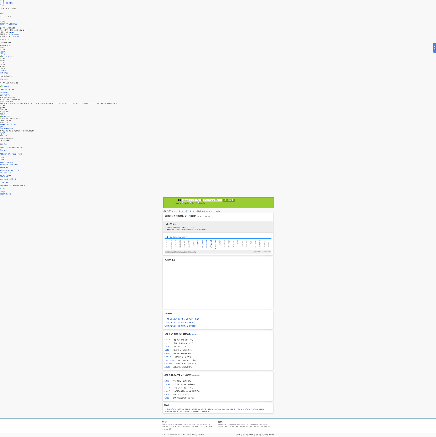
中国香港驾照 (84, 103)
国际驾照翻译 (4, 93)
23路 (168, 381)
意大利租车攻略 (223, 426)
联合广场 (211, 244)
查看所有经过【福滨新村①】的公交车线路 (181, 326)
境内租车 (2, 52)
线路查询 (194, 203)
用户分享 (2, 133)
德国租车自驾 (197, 411)
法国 (20, 154)
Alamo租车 (178, 424)
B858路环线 (170, 360)
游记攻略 (5, 144)
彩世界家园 (260, 245)
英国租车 (239, 409)
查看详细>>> (194, 334)
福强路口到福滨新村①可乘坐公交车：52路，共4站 (180, 252)
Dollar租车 (195, 424)
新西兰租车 (225, 409)
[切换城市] (178, 203)
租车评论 (5, 135)
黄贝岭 (237, 243)
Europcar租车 (196, 426)
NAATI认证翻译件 (74, 103)
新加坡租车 (168, 411)
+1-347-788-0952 (14, 34)
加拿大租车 (254, 409)
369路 (168, 391)
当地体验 (5, 79)
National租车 (166, 426)
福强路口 (197, 244)
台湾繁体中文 (4, 24)
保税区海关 (171, 245)
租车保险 (2, 105)
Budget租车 (187, 424)
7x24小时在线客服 (5, 46)
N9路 (168, 367)
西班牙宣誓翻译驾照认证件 (39, 103)
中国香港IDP (92, 103)
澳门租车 (175, 411)
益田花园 (189, 244)
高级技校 (206, 244)
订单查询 (2, 3)
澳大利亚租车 (196, 409)
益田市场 (184, 244)
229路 (168, 388)
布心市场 (264, 244)
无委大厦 (229, 244)
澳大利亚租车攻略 (252, 424)
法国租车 (232, 409)
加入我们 (252, 435)
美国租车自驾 (187, 411)
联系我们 (245, 435)
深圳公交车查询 (189, 211)
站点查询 (202, 203)
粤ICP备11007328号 (198, 435)
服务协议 (271, 435)
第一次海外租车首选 (8, 56)
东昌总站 (268, 244)
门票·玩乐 (3, 70)
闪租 (181, 411)
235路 (168, 340)
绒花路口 (180, 244)
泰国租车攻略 (241, 424)
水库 (251, 242)
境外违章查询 (10, 3)
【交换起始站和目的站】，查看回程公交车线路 (183, 319)
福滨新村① (215, 245)
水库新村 (246, 244)
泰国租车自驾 (206, 411)
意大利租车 (246, 409)
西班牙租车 (217, 409)
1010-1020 (12, 32)
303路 (168, 343)
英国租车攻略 (244, 426)
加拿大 (21, 147)
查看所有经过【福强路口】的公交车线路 (180, 322)
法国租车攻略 (232, 424)
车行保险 (5, 110)
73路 (168, 398)
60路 (168, 350)
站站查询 (187, 203)
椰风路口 (175, 244)
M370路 (169, 364)
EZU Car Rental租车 (207, 426)
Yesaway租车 (186, 426)
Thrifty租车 (203, 424)
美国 (1, 147)
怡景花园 (242, 244)
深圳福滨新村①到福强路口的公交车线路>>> (192, 229)
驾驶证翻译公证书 (102, 103)
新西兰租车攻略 (254, 426)
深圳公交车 (180, 409)
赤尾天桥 (224, 244)
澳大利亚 (6, 147)
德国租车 (203, 409)
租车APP (2, 157)
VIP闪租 (2, 54)
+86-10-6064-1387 (14, 36)
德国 (17, 147)
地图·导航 (3, 126)
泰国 (10, 147)
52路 (168, 347)
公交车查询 (179, 211)
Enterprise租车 (175, 426)
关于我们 (239, 435)
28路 (168, 384)
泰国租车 (261, 409)
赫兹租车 (171, 424)
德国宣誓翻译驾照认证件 (7, 103)
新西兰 (14, 147)
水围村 (193, 243)
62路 (168, 353)
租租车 (2, 48)
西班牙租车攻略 (265, 426)
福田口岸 (166, 244)
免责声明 (265, 435)
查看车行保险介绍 (5, 112)
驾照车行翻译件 (113, 103)
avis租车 (164, 424)
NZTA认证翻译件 (64, 103)
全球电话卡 (5, 86)
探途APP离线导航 (7, 129)
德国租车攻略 (263, 424)
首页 (173, 211)
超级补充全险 (6, 116)
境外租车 (2, 50)
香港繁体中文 (13, 24)
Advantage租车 (166, 429)
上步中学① (233, 245)
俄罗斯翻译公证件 (52, 103)
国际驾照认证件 (7, 95)
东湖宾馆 (255, 244)
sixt (209, 424)
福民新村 (202, 244)
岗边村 (220, 243)
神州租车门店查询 (170, 409)
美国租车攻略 (222, 424)
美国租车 (187, 409)
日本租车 (210, 409)
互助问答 (5, 151)
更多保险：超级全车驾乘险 (8, 124)
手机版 (2, 5)
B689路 (169, 357)
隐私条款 (258, 435)
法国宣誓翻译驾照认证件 (22, 103)
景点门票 (5, 73)
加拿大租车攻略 (234, 426)
